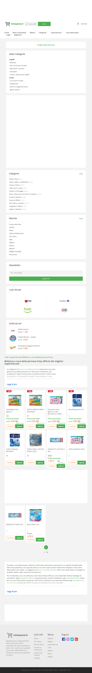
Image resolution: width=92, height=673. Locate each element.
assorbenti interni (73, 578)
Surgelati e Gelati (16, 206)
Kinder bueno (23, 329)
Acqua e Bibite (15, 200)
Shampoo (13, 72)
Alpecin (12, 248)
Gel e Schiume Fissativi (18, 65)
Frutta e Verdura (15, 197)
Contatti (37, 658)
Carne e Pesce (14, 185)
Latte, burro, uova (16, 188)
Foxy (51, 357)
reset (81, 174)
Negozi (50, 641)
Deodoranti (14, 84)
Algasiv (11, 242)
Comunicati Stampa (38, 654)
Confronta (10, 426)
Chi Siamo (37, 641)
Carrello (84, 24)
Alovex (11, 245)
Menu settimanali (19, 33)
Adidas (11, 227)
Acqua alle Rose (15, 224)
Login (8, 35)
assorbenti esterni (27, 578)
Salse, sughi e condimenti (19, 182)
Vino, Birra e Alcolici (16, 203)
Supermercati (56, 33)
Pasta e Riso (14, 179)
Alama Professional (16, 233)
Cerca (44, 24)
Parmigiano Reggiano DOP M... (29, 346)
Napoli (50, 657)
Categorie (43, 33)
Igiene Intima (15, 90)
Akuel (11, 230)
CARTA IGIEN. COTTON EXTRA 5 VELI (35, 450)
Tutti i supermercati (13, 357)
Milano (50, 650)
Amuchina (13, 254)
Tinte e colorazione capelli (20, 75)
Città (49, 647)
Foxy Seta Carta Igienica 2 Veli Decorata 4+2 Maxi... (55, 411)
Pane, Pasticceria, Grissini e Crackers (23, 194)
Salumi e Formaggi (16, 191)
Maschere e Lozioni (17, 68)
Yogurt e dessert (15, 209)
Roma (50, 654)
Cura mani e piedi (17, 81)
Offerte (32, 33)
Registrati (18, 35)
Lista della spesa (72, 33)
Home (6, 33)
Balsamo (13, 62)
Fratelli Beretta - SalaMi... (27, 337)
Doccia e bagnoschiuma (19, 87)
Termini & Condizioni (38, 648)
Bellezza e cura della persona (35, 357)
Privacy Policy (39, 644)
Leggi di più (12, 384)
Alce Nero (12, 236)
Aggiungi (19, 426)
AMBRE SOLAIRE (15, 251)
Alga (10, 239)
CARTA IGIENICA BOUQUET (12, 450)
